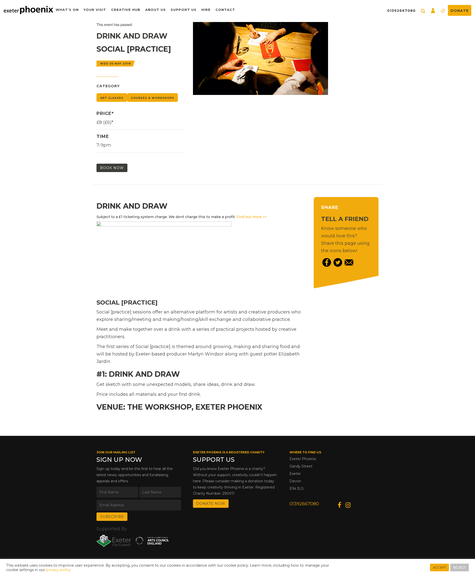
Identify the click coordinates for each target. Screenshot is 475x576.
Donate (460, 10)
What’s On (67, 10)
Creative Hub (125, 10)
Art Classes (111, 98)
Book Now (112, 168)
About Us (155, 10)
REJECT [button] (459, 567)
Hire (206, 10)
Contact (225, 10)
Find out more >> (252, 217)
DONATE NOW (210, 503)
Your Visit (95, 10)
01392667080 (401, 10)
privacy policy (58, 570)
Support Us (183, 10)
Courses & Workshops (152, 98)
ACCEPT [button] (439, 567)
